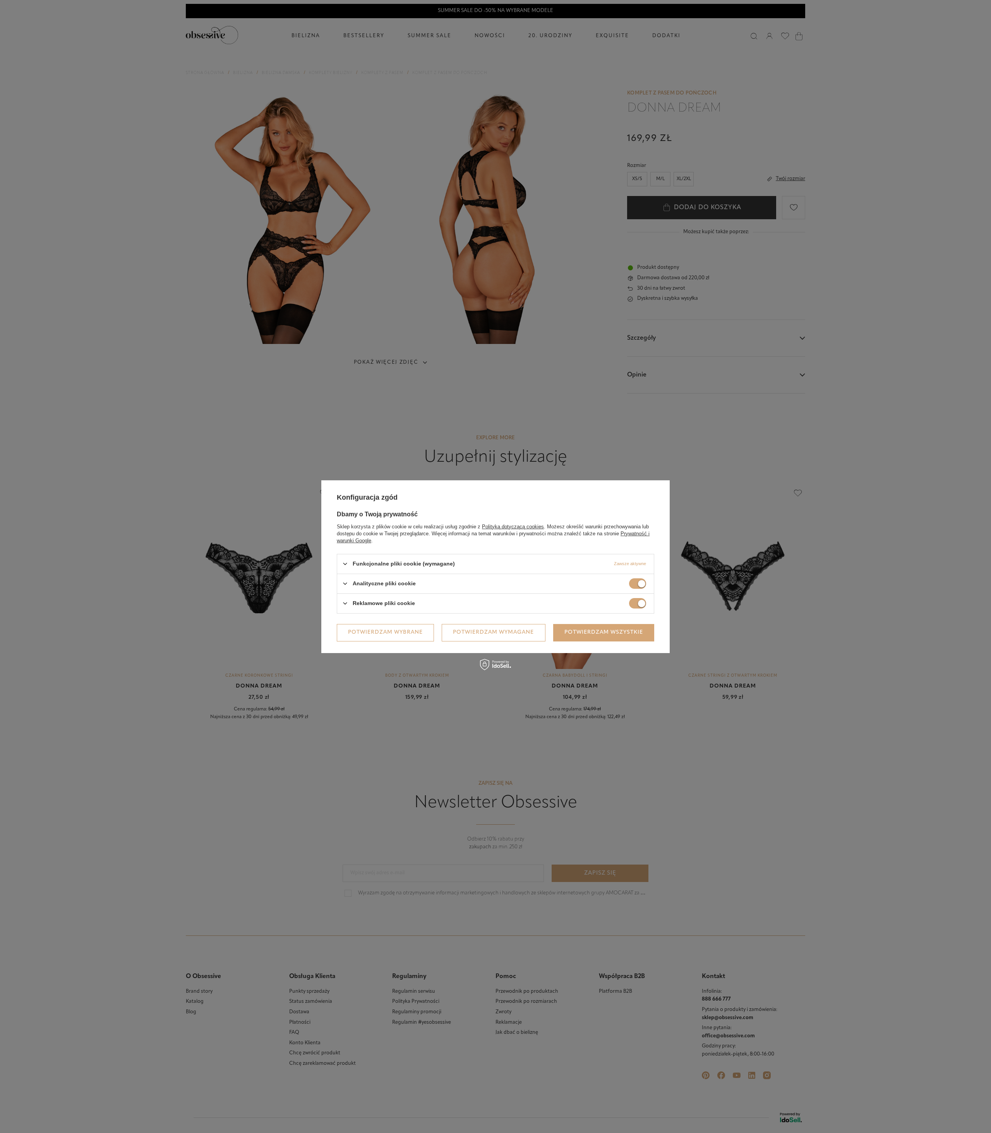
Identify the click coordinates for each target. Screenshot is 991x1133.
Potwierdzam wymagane (493, 632)
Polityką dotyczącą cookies (513, 526)
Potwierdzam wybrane (385, 632)
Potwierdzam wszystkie (603, 632)
